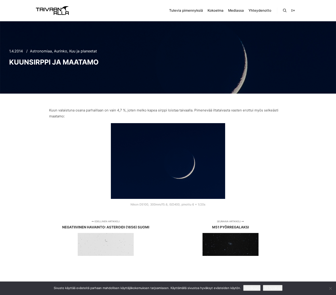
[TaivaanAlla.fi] (52, 10)
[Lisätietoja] (293, 11)
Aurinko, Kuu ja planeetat (75, 51)
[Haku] (285, 11)
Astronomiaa (41, 51)
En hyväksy (273, 288)
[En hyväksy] (330, 288)
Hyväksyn (252, 288)
